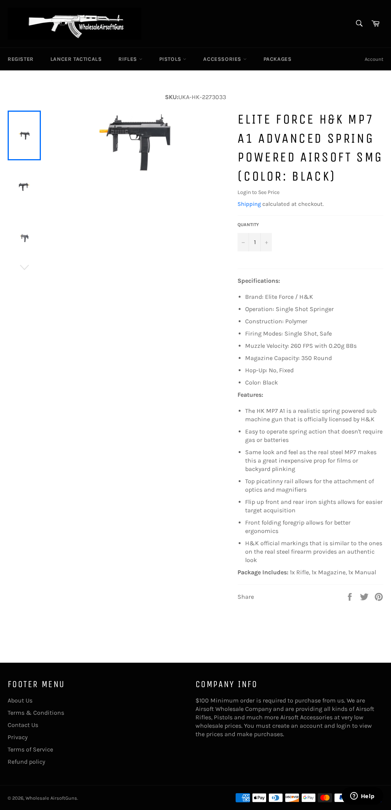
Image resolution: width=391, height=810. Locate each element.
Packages (277, 59)
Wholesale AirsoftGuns (51, 798)
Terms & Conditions (36, 712)
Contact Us (23, 725)
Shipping (249, 203)
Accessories (223, 59)
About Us (20, 700)
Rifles (128, 59)
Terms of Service (30, 749)
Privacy (17, 737)
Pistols (171, 59)
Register (21, 59)
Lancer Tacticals (76, 59)
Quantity (248, 224)
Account (374, 59)
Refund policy (26, 761)
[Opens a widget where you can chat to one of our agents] (362, 796)
